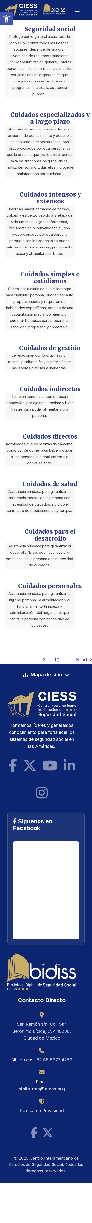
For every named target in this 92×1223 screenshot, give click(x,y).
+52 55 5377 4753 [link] (53, 1059)
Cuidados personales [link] (50, 586)
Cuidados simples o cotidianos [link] (50, 277)
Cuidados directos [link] (50, 436)
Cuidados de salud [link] (50, 484)
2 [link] (43, 659)
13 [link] (57, 659)
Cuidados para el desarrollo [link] (50, 535)
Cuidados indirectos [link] (50, 389)
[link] (6, 18)
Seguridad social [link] (50, 29)
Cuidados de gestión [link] (50, 348)
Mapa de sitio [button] (46, 675)
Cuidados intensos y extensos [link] (50, 198)
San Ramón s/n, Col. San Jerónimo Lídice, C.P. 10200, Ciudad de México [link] (42, 1031)
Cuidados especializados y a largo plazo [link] (50, 118)
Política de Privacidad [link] (42, 1110)
